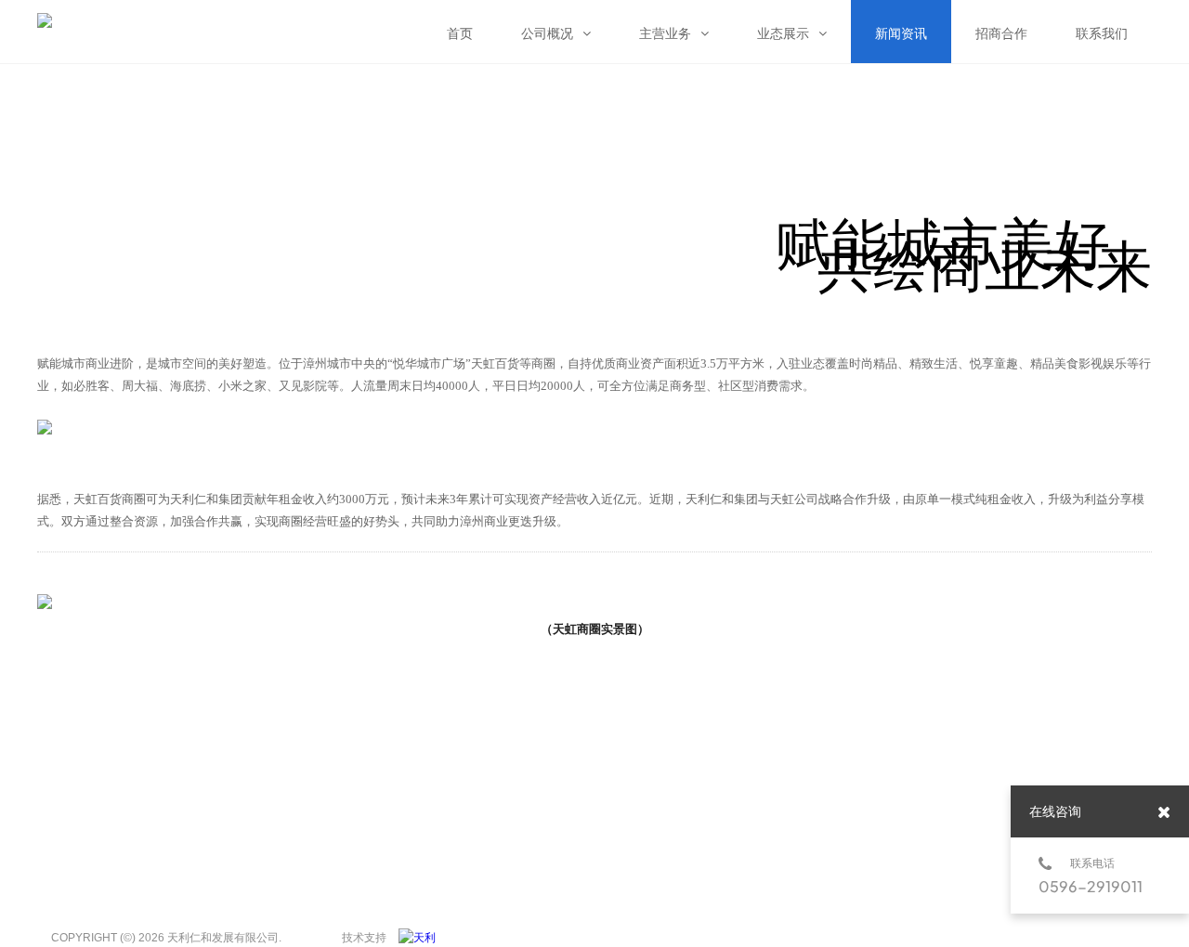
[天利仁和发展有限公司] (422, 937)
